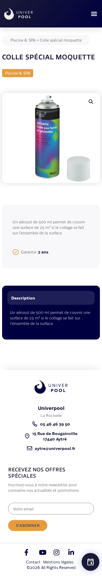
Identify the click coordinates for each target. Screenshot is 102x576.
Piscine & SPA (22, 40)
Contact (33, 561)
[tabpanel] (51, 321)
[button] (94, 14)
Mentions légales (58, 561)
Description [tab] (23, 298)
